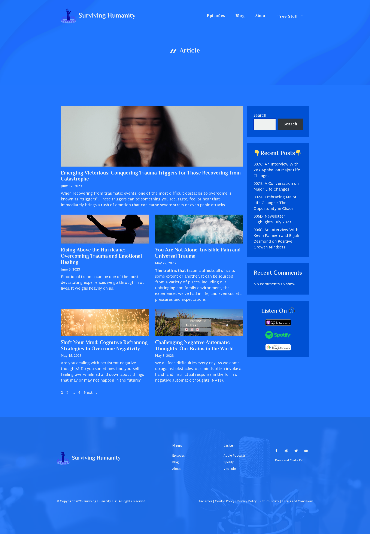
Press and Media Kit (289, 460)
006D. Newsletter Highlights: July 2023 (272, 219)
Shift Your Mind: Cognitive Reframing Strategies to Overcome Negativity (104, 346)
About (261, 16)
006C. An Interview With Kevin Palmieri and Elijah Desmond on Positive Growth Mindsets (276, 239)
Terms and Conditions (297, 501)
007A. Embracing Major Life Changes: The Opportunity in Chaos (275, 203)
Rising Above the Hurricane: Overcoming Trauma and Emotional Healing (101, 256)
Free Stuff (287, 16)
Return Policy (269, 501)
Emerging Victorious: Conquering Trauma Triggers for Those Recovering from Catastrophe (151, 176)
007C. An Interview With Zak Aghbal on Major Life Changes (277, 170)
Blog (240, 16)
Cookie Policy (224, 501)
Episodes (216, 16)
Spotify (229, 462)
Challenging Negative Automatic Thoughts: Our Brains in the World (194, 346)
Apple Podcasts (235, 456)
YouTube (230, 469)
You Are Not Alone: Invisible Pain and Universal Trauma (197, 253)
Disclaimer (205, 501)
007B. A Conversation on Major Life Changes (276, 186)
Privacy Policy (247, 501)
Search (260, 115)
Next (91, 392)
